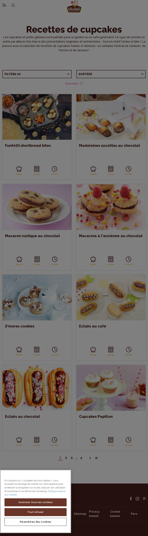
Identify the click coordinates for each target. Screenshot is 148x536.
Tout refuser (35, 512)
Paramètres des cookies (35, 521)
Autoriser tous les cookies (35, 502)
